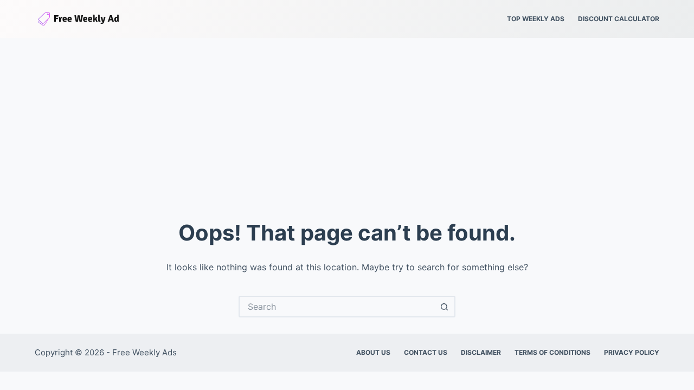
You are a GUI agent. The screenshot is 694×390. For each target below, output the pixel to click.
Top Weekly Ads (535, 19)
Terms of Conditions (552, 352)
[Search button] (444, 306)
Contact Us (425, 352)
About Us (373, 352)
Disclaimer (481, 352)
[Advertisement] (347, 119)
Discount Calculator (618, 19)
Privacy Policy (631, 352)
